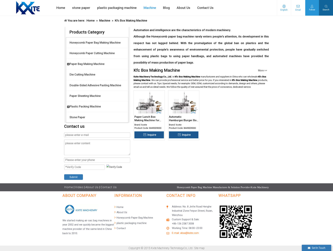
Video (79, 187)
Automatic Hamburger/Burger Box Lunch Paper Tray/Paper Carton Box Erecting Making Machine (183, 118)
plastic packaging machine (131, 223)
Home (68, 187)
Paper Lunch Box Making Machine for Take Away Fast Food (147, 118)
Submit (74, 177)
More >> (262, 70)
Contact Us (109, 187)
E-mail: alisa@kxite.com (185, 233)
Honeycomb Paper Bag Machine (134, 217)
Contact (121, 228)
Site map (199, 248)
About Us (92, 187)
